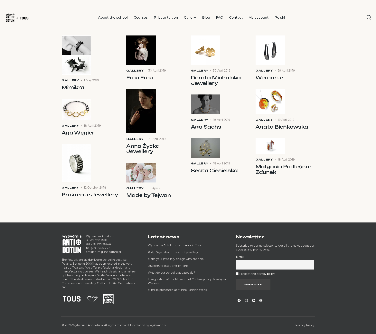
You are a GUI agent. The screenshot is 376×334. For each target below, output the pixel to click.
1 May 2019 (91, 80)
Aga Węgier (78, 133)
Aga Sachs (206, 127)
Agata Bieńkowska (282, 127)
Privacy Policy (304, 325)
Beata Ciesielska (214, 170)
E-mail (240, 257)
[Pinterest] (253, 300)
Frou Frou (139, 78)
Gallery (70, 80)
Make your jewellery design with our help (176, 259)
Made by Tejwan (148, 195)
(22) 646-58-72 (100, 248)
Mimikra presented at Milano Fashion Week (177, 290)
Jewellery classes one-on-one (168, 266)
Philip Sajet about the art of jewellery (173, 252)
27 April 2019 (157, 139)
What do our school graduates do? (171, 272)
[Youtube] (261, 300)
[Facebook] (239, 300)
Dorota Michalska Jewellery (216, 80)
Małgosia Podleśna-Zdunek (283, 169)
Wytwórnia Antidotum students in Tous (175, 245)
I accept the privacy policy (257, 274)
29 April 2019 (286, 70)
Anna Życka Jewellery (143, 148)
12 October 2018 (95, 187)
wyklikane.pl (158, 325)
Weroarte (269, 78)
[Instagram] (246, 300)
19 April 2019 (286, 120)
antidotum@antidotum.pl (103, 252)
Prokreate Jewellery (90, 195)
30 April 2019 (157, 70)
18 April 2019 (221, 120)
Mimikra (73, 87)
